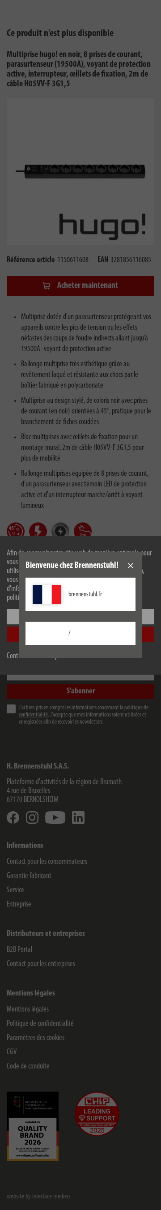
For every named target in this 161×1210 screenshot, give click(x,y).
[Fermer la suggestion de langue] (131, 566)
